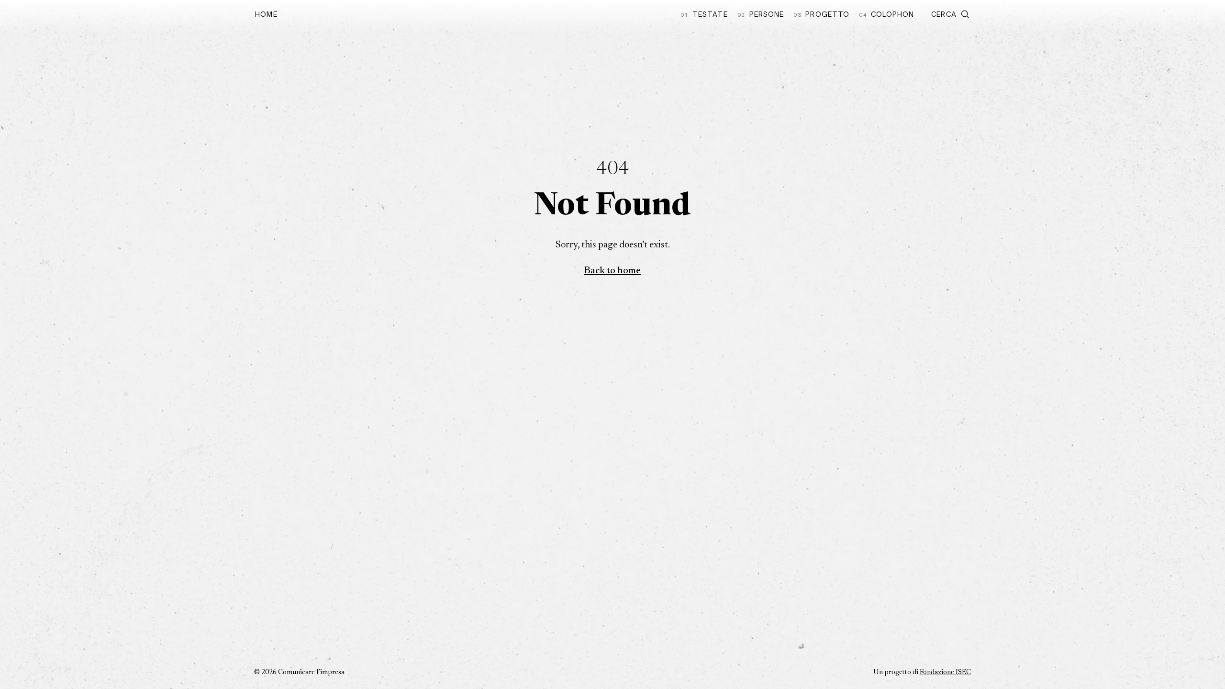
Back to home (612, 271)
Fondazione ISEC (945, 672)
